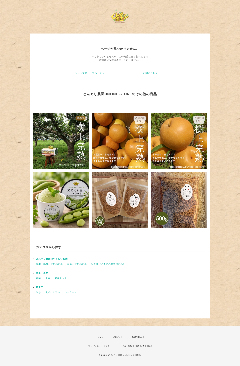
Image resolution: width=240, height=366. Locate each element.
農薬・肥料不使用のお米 (49, 264)
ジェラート (70, 292)
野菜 (38, 278)
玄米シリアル (52, 292)
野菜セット (61, 278)
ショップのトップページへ (89, 73)
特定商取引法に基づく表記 (137, 346)
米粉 (38, 292)
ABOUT (117, 337)
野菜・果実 (42, 273)
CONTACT (138, 337)
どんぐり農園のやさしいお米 (52, 258)
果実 (47, 278)
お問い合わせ (150, 73)
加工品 (39, 287)
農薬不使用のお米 (77, 264)
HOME (99, 337)
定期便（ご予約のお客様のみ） (108, 264)
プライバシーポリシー (100, 346)
